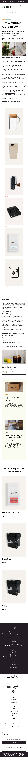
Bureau (14, 709)
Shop (14, 697)
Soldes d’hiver (14, 699)
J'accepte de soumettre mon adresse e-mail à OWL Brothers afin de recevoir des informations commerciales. (14, 746)
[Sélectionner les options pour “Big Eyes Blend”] (14, 612)
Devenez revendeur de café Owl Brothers (14, 711)
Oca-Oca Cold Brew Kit (10, 93)
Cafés (14, 701)
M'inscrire (13, 742)
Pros (14, 706)
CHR (14, 708)
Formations (14, 715)
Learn (14, 718)
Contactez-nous (12, 678)
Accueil (6, 12)
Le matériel (14, 704)
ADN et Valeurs (14, 717)
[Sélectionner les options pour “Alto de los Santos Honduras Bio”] (14, 518)
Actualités (10, 12)
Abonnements (14, 702)
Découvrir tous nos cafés (9, 367)
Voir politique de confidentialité (17, 747)
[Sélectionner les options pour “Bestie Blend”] (14, 565)
